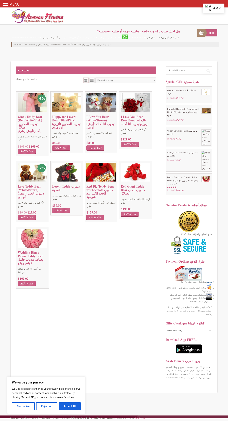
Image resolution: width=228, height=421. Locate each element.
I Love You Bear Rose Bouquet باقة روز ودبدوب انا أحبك (134, 120)
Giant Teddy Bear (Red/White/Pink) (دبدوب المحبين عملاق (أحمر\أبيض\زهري (30, 123)
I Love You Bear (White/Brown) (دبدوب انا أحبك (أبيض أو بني (100, 121)
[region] (46, 395)
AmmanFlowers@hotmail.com (27, 37)
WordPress (139, 417)
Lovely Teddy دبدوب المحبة (66, 188)
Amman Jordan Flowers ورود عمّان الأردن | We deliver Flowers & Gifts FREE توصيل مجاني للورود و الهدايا (58, 44)
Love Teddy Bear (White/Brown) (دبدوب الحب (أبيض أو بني (31, 191)
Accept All (70, 406)
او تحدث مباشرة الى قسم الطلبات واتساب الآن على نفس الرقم (91, 37)
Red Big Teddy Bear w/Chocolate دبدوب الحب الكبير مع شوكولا (100, 191)
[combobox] (189, 330)
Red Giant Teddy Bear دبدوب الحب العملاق (133, 190)
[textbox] (189, 330)
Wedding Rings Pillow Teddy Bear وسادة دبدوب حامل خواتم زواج (30, 257)
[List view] (92, 80)
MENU (14, 4)
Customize (23, 406)
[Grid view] (86, 80)
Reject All (46, 406)
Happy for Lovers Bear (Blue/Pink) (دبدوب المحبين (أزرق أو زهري (66, 121)
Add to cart (26, 151)
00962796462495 (137, 37)
